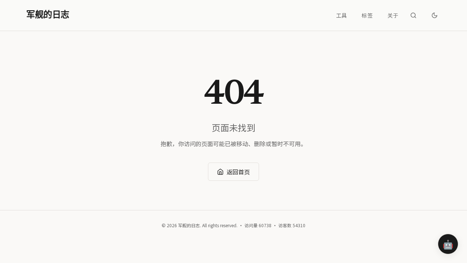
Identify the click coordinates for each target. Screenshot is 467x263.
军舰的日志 (47, 15)
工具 (341, 15)
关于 (392, 15)
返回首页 (238, 171)
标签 (367, 15)
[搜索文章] (413, 15)
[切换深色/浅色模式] (434, 15)
